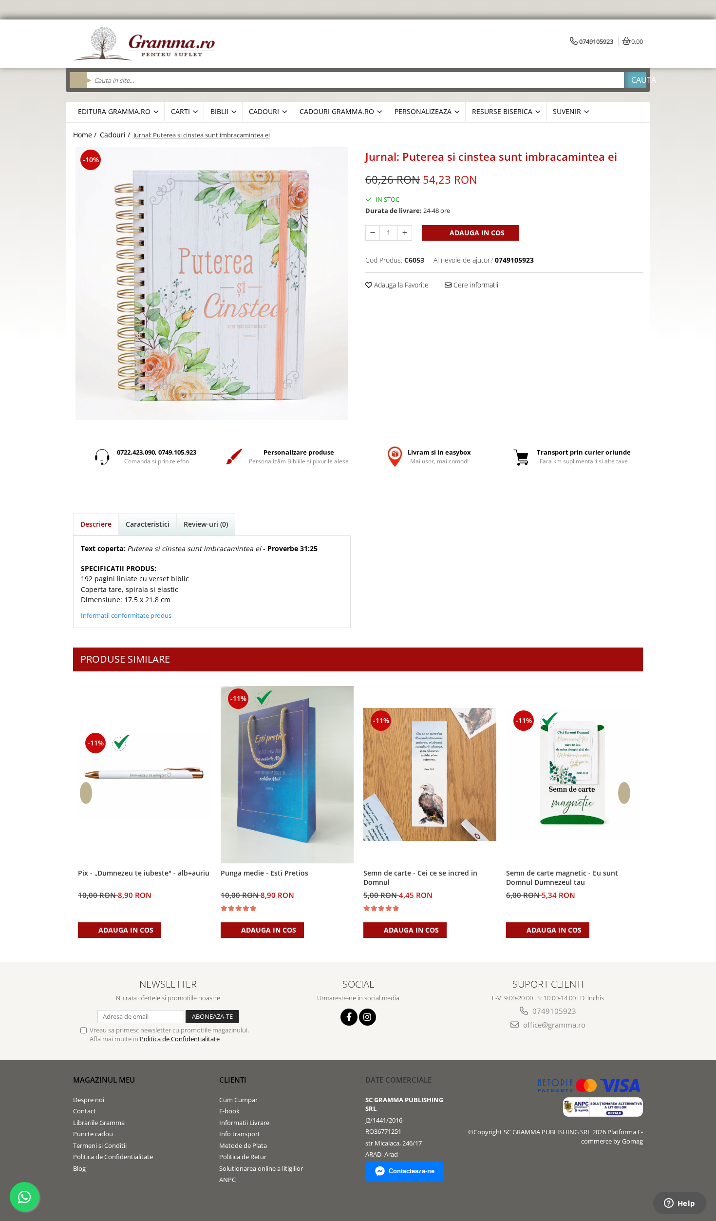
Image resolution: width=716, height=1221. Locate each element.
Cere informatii (475, 284)
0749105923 (553, 1011)
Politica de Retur (242, 1156)
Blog (79, 1168)
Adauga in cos (476, 232)
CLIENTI (232, 1080)
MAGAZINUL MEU (104, 1080)
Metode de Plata (243, 1145)
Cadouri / (116, 134)
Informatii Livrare (244, 1122)
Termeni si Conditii (100, 1145)
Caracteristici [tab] (148, 524)
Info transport (239, 1133)
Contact (84, 1111)
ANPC (227, 1179)
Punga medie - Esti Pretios (264, 873)
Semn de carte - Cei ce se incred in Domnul (420, 877)
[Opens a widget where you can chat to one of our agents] (679, 1204)
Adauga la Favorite (400, 284)
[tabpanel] (212, 283)
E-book (229, 1111)
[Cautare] (635, 80)
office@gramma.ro (553, 1025)
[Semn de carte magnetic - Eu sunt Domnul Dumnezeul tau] (572, 774)
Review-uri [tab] (206, 524)
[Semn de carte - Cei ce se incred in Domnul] (429, 774)
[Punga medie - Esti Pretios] (287, 775)
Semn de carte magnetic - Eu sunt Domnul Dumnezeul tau (562, 877)
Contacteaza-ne (411, 1171)
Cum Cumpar (238, 1099)
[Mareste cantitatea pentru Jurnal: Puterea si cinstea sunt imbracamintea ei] (404, 233)
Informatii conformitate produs (126, 615)
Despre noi (88, 1099)
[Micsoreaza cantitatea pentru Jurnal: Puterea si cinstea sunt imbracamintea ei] (372, 233)
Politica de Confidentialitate (180, 1038)
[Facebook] (349, 1017)
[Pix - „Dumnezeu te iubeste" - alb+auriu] (144, 774)
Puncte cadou (93, 1133)
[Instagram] (367, 1017)
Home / (85, 134)
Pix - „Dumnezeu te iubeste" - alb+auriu (143, 873)
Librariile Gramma (99, 1122)
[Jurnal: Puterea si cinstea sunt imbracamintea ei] (212, 283)
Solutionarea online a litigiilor (261, 1168)
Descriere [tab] (96, 524)
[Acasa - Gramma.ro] (146, 44)
